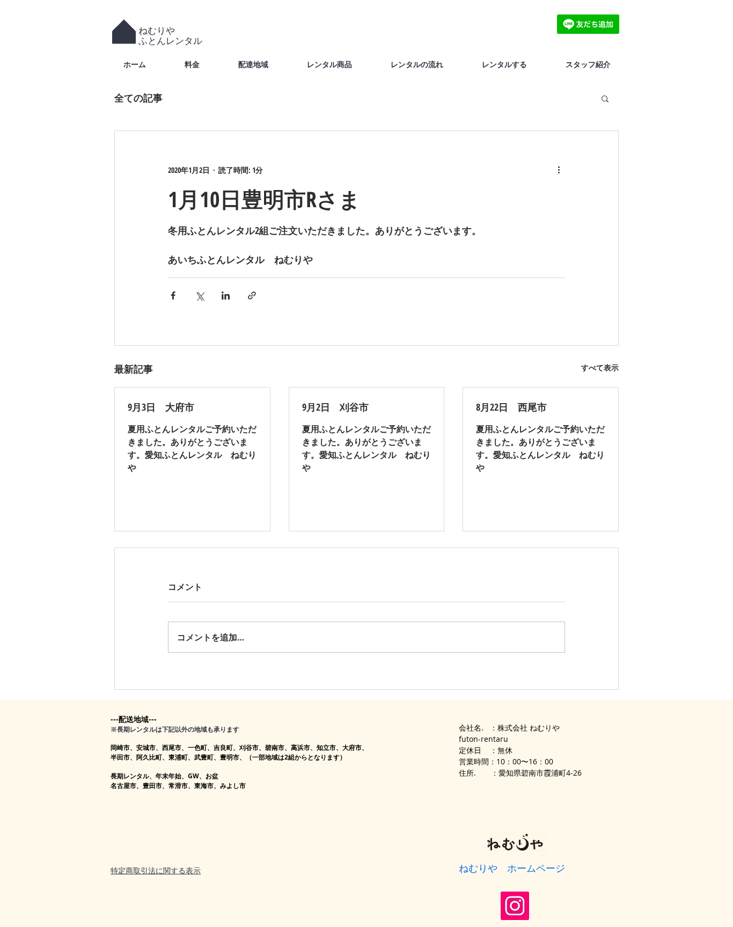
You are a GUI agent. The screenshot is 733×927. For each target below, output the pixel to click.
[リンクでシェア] (252, 295)
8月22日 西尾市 (511, 406)
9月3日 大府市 (161, 406)
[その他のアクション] (558, 169)
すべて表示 (600, 367)
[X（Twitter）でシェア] (199, 295)
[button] (605, 98)
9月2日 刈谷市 (335, 406)
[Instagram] (515, 906)
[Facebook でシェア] (173, 295)
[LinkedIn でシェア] (226, 295)
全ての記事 (138, 97)
